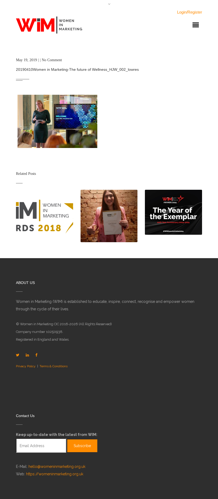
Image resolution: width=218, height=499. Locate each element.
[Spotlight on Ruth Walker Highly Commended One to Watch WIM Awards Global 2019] (109, 216)
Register (194, 12)
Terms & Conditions (54, 366)
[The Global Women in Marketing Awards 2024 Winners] (173, 212)
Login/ (182, 12)
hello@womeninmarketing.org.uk (56, 466)
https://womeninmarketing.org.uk (54, 474)
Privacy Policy (26, 366)
